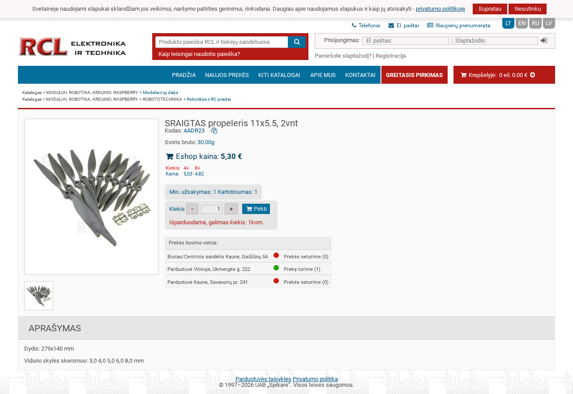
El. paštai (407, 25)
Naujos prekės (227, 75)
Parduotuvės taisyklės (263, 379)
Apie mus (323, 75)
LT (508, 23)
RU (535, 23)
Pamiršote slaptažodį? (343, 55)
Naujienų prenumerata (463, 25)
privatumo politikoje (440, 8)
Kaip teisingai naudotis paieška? (199, 54)
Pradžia (184, 75)
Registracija (391, 55)
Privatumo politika (315, 379)
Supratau (490, 8)
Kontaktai (360, 75)
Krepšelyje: (497, 75)
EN (522, 23)
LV (549, 23)
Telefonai (369, 25)
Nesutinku (528, 8)
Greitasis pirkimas (414, 75)
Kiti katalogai (279, 75)
